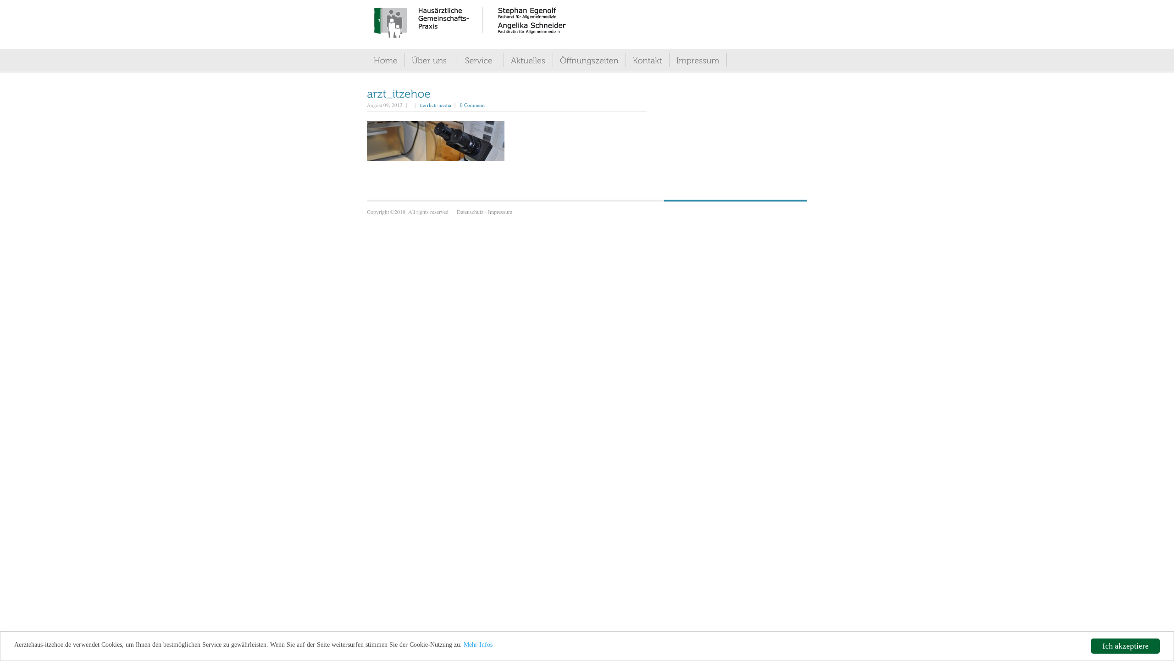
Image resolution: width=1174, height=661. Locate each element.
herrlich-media (435, 104)
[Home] (392, 60)
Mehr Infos (478, 644)
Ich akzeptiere (1125, 646)
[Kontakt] (654, 60)
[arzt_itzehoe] (399, 92)
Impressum (500, 211)
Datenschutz (470, 211)
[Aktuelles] (535, 60)
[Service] (489, 60)
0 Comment (472, 104)
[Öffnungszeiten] (596, 60)
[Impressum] (705, 60)
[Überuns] (440, 60)
